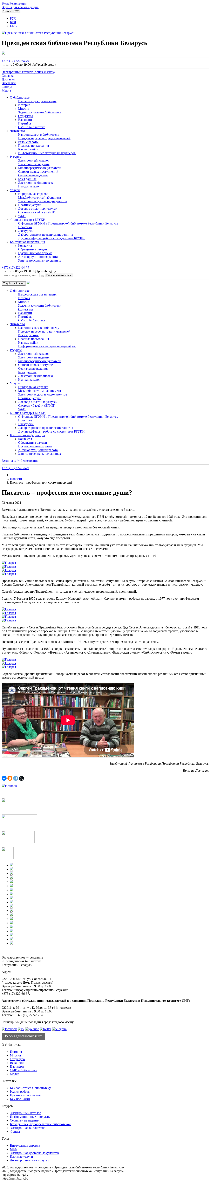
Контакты (25, 245)
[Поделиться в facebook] (9, 786)
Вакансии (25, 119)
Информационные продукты (30, 1116)
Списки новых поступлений (38, 171)
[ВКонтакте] (4, 778)
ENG (13, 26)
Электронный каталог (33, 160)
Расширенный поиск (59, 275)
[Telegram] (15, 778)
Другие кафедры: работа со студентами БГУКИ (51, 238)
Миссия (23, 108)
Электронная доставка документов (42, 201)
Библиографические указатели (39, 168)
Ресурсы (16, 156)
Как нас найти (28, 149)
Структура (25, 116)
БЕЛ (13, 22)
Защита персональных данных (39, 260)
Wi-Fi (22, 216)
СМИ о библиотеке (31, 127)
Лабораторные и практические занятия (45, 234)
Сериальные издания (33, 175)
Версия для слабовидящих (20, 7)
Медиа (14, 1074)
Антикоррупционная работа (38, 256)
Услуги (15, 190)
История (24, 105)
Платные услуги (29, 205)
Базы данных (27, 179)
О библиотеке (19, 97)
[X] (21, 778)
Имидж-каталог (29, 186)
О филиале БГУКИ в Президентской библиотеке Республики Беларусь (68, 223)
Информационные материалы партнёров (47, 153)
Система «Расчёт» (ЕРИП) (36, 212)
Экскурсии (26, 231)
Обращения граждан (32, 249)
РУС (13, 18)
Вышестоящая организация (37, 101)
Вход (5, 3)
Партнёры (25, 123)
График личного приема (35, 253)
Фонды (15, 1131)
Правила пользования (33, 145)
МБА (13, 1149)
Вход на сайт (11, 460)
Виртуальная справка (33, 193)
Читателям (17, 131)
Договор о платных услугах (37, 208)
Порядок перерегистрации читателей (44, 138)
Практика (25, 227)
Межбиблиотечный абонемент (39, 197)
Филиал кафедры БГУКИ (28, 219)
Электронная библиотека (36, 182)
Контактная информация (27, 242)
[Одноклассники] (9, 778)
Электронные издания (33, 164)
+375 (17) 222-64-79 (15, 61)
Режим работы (28, 142)
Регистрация (18, 3)
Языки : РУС (11, 11)
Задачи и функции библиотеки (39, 112)
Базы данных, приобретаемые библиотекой (40, 1124)
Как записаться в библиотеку (38, 134)
